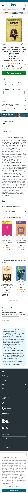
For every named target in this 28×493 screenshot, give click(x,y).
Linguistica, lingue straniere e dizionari (12, 312)
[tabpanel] (14, 30)
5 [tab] (16, 300)
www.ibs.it (6, 346)
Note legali (5, 320)
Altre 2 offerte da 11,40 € (14, 69)
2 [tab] (11, 300)
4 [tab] (14, 300)
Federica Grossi (7, 60)
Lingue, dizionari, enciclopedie (13, 311)
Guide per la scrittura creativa (10, 316)
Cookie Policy (6, 483)
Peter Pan (21, 284)
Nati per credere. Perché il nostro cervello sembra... (7, 240)
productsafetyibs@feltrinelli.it (11, 364)
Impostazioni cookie (14, 486)
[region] (14, 473)
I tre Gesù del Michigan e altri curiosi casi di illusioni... (21, 240)
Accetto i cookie (14, 490)
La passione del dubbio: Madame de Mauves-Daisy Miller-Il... (7, 285)
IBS (7, 69)
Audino (21, 60)
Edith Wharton (12, 58)
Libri (3, 311)
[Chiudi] (26, 454)
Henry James (12, 56)
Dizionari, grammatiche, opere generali (13, 314)
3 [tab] (13, 300)
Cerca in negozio (14, 92)
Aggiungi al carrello (15, 73)
